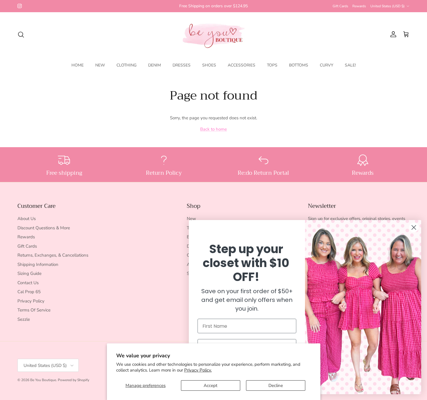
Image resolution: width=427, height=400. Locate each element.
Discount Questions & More (43, 228)
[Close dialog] (414, 227)
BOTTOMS (298, 65)
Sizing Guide (29, 273)
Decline (275, 385)
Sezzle (23, 319)
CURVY (326, 65)
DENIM (154, 65)
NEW (100, 65)
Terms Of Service (34, 310)
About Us (26, 218)
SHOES (209, 65)
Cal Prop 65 (29, 292)
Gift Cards (340, 6)
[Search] (20, 34)
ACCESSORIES (241, 65)
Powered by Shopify (73, 380)
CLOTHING (126, 65)
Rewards (359, 6)
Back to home (213, 129)
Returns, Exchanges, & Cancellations (52, 255)
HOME (77, 65)
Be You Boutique (43, 380)
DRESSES (182, 65)
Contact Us (28, 283)
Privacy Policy (30, 301)
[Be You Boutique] (213, 34)
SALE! (350, 65)
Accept (210, 385)
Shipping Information (37, 264)
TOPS (272, 65)
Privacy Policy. (198, 370)
